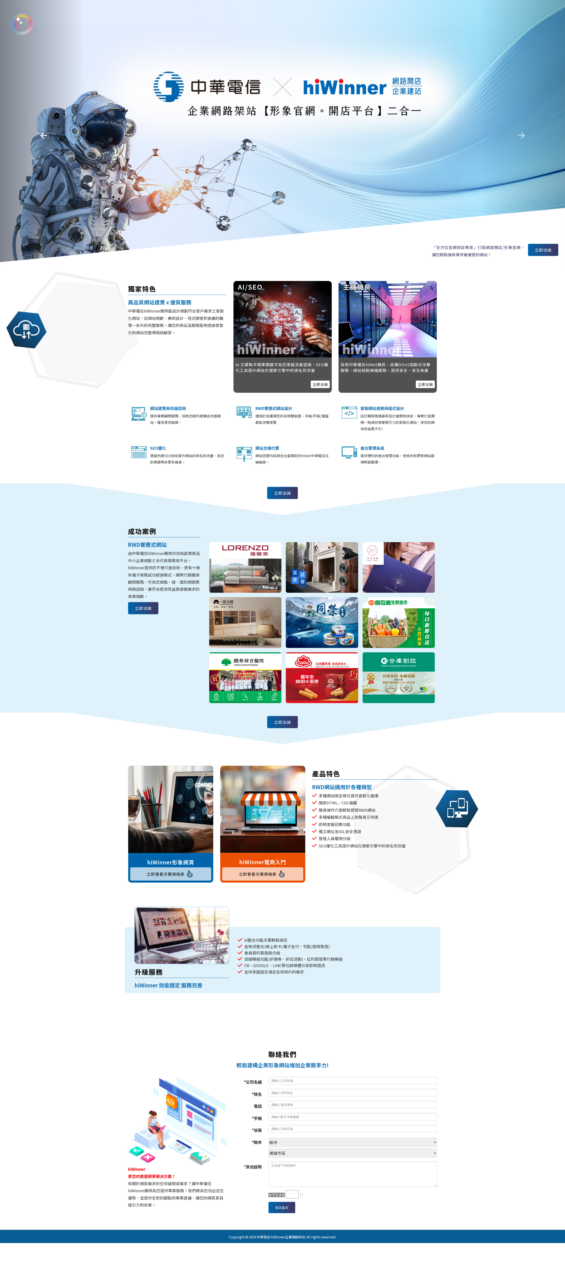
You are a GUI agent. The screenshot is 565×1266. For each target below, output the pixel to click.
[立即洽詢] (388, 319)
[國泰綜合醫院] (245, 677)
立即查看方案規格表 (166, 874)
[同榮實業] (322, 622)
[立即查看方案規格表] (170, 809)
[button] (42, 134)
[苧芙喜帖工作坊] (399, 567)
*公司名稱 (253, 1082)
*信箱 (257, 1130)
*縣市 (257, 1142)
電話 (258, 1106)
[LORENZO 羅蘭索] (245, 567)
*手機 (257, 1118)
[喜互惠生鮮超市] (399, 622)
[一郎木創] (245, 622)
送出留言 (281, 1207)
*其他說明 (253, 1167)
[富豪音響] (322, 567)
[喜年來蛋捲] (322, 677)
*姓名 (257, 1094)
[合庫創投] (399, 677)
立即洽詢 (543, 250)
